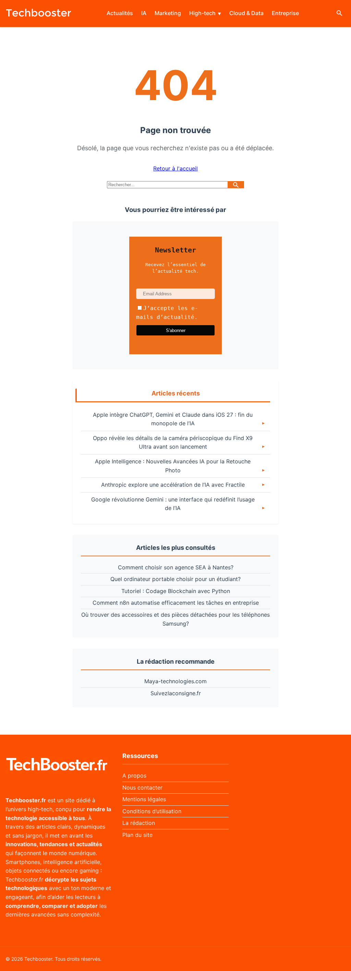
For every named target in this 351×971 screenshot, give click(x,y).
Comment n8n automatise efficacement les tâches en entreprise (176, 602)
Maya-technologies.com (175, 681)
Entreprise (285, 13)
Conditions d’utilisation (151, 811)
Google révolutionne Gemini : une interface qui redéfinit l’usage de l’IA (173, 504)
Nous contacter (142, 787)
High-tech (202, 13)
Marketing (168, 13)
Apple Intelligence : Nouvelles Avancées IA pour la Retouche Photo (173, 466)
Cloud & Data (246, 13)
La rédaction (138, 822)
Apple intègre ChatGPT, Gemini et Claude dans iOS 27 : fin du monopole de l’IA (173, 419)
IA (143, 13)
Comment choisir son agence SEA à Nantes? (175, 567)
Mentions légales (144, 799)
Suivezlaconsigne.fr (175, 693)
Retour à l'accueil (175, 168)
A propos (134, 775)
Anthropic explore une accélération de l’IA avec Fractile (173, 484)
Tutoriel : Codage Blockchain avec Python (175, 591)
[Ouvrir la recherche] (339, 13)
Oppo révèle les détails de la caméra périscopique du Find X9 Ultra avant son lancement (173, 442)
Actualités (120, 13)
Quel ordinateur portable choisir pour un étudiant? (175, 579)
